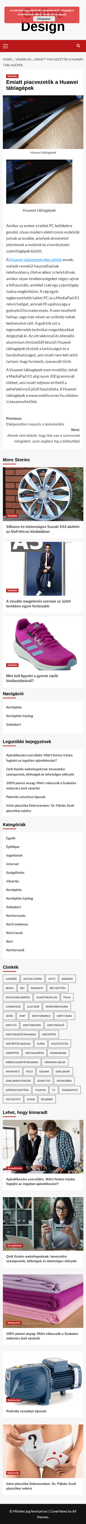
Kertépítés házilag (19, 716)
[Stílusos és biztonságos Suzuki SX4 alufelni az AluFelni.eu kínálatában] (43, 494)
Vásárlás (12, 76)
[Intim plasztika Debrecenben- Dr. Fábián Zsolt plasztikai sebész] (43, 1451)
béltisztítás (57, 988)
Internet (12, 864)
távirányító (70, 1090)
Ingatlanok (14, 855)
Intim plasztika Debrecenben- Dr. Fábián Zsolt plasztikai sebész (40, 808)
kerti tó (11, 1025)
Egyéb (10, 838)
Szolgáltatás (15, 872)
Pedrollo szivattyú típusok (25, 797)
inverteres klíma (57, 1006)
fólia (67, 997)
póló (29, 1071)
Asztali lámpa (32, 978)
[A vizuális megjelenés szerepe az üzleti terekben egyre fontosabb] (43, 568)
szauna (44, 1071)
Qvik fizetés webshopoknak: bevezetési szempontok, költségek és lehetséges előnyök (40, 771)
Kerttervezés (16, 915)
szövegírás (64, 1080)
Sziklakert (13, 724)
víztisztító (13, 1099)
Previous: (35, 421)
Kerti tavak (14, 933)
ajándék (11, 978)
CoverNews (58, 1511)
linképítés (12, 1052)
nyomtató (13, 1071)
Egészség (13, 1472)
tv (53, 1090)
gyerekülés (13, 1006)
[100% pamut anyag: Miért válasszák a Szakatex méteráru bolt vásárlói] (43, 1301)
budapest (37, 988)
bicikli (10, 988)
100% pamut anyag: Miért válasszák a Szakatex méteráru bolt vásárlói (41, 785)
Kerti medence (17, 924)
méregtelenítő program (22, 1062)
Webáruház (14, 1322)
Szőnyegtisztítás (17, 1090)
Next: (43, 435)
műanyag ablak (55, 1062)
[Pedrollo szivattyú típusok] (43, 1378)
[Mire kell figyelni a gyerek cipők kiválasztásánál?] (43, 643)
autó (51, 978)
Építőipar (13, 847)
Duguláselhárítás (18, 997)
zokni (31, 1099)
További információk (54, 14)
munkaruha (58, 1052)
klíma (41, 1043)
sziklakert (63, 1071)
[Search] (78, 45)
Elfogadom (44, 19)
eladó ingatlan (46, 997)
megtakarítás (34, 1052)
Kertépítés (14, 707)
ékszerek (47, 1099)
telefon (40, 1090)
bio (22, 988)
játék (9, 1015)
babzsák (67, 978)
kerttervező (55, 1025)
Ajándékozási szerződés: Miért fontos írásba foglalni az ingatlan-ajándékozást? (39, 757)
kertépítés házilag (18, 1043)
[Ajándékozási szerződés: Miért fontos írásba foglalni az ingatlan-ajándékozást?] (43, 1147)
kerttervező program (21, 1034)
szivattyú (43, 1080)
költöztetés (59, 1043)
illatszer (33, 1006)
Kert (9, 941)
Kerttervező (15, 950)
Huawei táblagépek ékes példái (35, 259)
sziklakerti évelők (18, 1080)
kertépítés (49, 1034)
